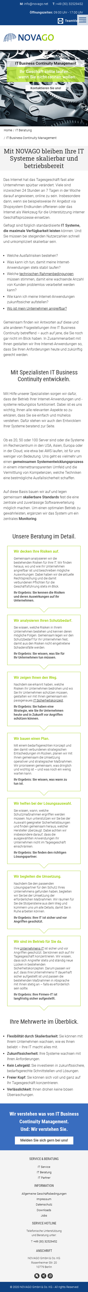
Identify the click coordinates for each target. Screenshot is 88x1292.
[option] (44, 88)
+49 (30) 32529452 (45, 1241)
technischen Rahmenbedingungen (46, 274)
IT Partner (44, 1177)
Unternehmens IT (32, 948)
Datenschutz (44, 1204)
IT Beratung (23, 130)
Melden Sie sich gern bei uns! (44, 1140)
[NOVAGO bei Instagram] (50, 1275)
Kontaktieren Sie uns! (45, 88)
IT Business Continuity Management (31, 138)
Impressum (44, 1199)
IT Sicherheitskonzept (48, 700)
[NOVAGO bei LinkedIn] (36, 1275)
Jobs (44, 1215)
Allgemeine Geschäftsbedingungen (44, 1193)
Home (8, 130)
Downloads (44, 1210)
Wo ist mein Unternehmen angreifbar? (37, 308)
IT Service (44, 1167)
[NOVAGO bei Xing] (43, 1275)
